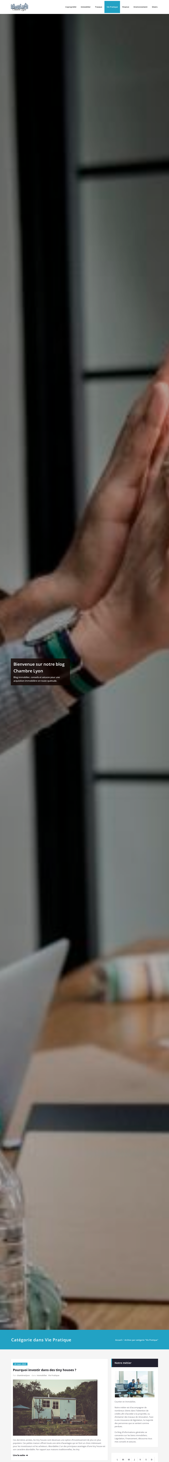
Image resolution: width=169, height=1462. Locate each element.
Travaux (98, 7)
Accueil (118, 1340)
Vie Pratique (112, 7)
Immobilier (86, 7)
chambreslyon (23, 1375)
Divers (155, 7)
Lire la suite (19, 1455)
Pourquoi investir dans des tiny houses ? (44, 1370)
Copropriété (70, 7)
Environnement (140, 7)
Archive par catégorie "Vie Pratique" (141, 1340)
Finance (125, 7)
